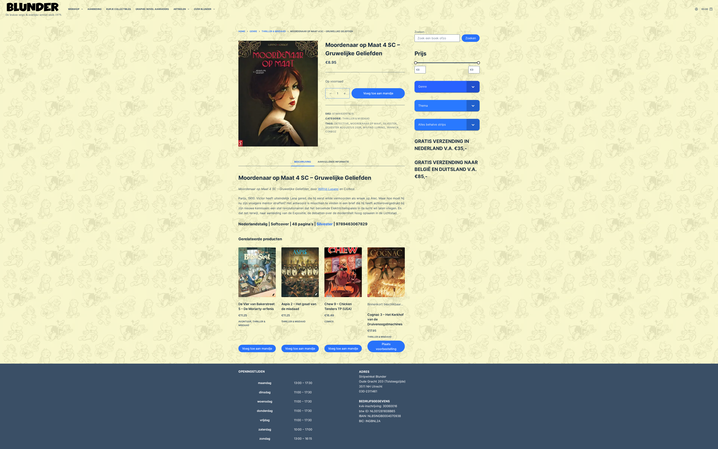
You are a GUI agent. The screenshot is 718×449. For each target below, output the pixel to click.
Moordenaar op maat (365, 123)
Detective (341, 123)
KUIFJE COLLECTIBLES (118, 9)
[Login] (696, 9)
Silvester (390, 123)
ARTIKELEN (180, 9)
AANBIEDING (95, 9)
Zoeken (419, 32)
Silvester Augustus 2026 (343, 127)
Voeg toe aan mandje (378, 93)
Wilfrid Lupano (374, 127)
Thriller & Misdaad (356, 118)
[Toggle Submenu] (473, 86)
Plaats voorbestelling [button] (386, 346)
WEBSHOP (73, 9)
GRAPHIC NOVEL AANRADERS (152, 9)
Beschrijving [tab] (302, 161)
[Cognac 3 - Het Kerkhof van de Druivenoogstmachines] (386, 272)
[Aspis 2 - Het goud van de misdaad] (300, 272)
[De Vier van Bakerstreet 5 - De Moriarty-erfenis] (257, 272)
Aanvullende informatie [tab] (333, 161)
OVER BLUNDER (202, 9)
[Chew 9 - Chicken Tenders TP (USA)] (343, 272)
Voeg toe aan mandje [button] (257, 348)
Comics (329, 321)
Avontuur (244, 321)
